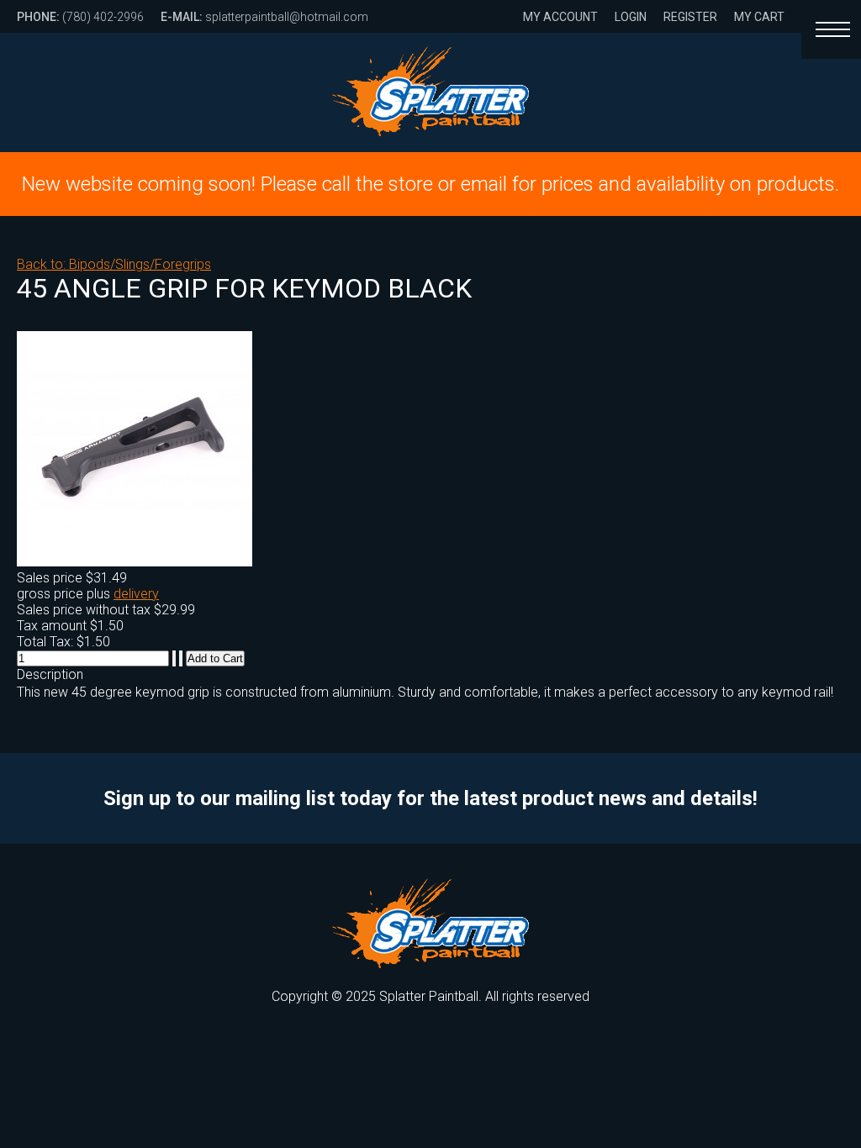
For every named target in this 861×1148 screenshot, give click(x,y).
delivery (136, 594)
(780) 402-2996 (80, 17)
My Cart (759, 17)
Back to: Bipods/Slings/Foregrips (114, 264)
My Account (560, 17)
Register (690, 17)
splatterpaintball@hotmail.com (264, 17)
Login (631, 17)
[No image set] (134, 562)
